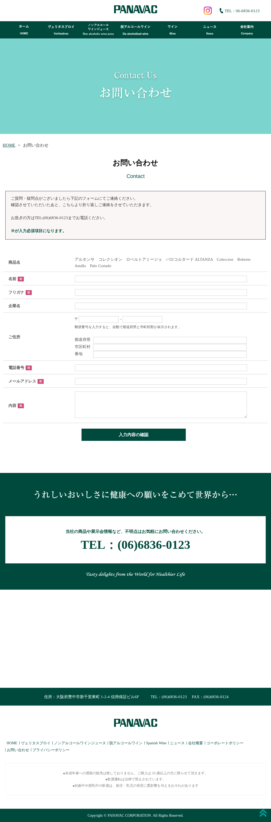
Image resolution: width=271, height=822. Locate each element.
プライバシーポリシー (51, 750)
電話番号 (19, 368)
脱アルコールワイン (126, 743)
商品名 (14, 262)
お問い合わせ (18, 750)
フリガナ (19, 292)
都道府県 (83, 339)
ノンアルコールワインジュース (80, 743)
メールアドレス (25, 381)
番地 (83, 354)
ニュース (177, 743)
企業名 (14, 306)
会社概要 (195, 743)
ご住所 (14, 337)
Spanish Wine (156, 743)
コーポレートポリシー (224, 743)
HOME (9, 145)
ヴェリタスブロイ (36, 743)
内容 (15, 405)
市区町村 (83, 347)
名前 (15, 279)
